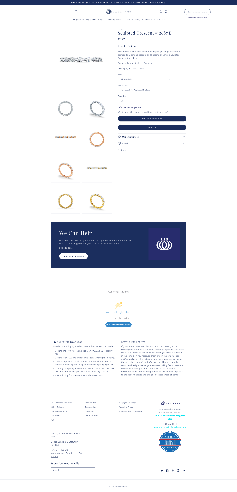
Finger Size (122, 96)
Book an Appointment (197, 12)
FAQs (53, 420)
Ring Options (123, 85)
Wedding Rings (126, 407)
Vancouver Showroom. (109, 243)
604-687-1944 (170, 424)
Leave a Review (92, 416)
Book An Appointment (73, 256)
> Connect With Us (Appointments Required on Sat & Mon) (66, 453)
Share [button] (123, 150)
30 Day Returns (57, 407)
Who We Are (90, 402)
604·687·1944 (202, 18)
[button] (76, 11)
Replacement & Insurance (130, 411)
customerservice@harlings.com (170, 427)
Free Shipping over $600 (61, 402)
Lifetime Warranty (59, 411)
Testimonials (90, 407)
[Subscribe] (92, 470)
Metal (120, 74)
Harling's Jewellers (121, 486)
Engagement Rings (127, 402)
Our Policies (56, 416)
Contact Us (90, 411)
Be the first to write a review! (118, 324)
